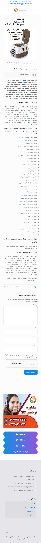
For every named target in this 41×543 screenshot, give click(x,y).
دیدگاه (35, 305)
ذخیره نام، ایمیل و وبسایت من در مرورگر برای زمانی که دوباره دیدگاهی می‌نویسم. (21, 356)
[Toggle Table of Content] (32, 75)
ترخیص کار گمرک (28, 507)
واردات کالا (30, 511)
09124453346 (13, 1)
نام (36, 328)
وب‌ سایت (35, 346)
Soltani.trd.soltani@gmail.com (19, 4)
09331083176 (26, 1)
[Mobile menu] (4, 10)
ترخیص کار (28, 122)
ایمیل (35, 337)
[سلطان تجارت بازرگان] (20, 10)
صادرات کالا (30, 515)
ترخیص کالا (23, 80)
